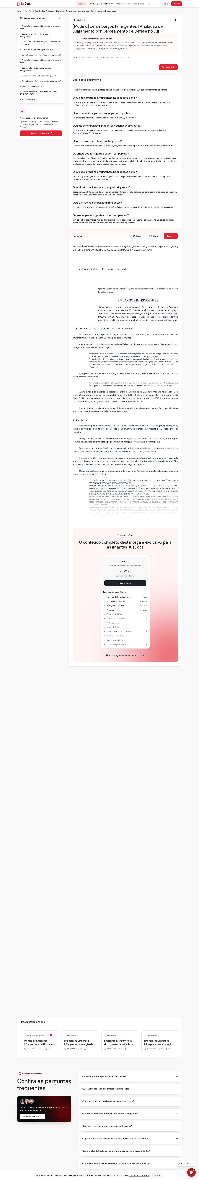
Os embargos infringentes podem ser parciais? (41, 55)
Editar (138, 236)
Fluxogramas (138, 4)
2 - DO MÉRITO (28, 99)
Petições (81, 4)
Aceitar (157, 1175)
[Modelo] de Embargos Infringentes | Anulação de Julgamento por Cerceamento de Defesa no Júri (76, 11)
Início (19, 11)
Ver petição (170, 67)
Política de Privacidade (139, 1175)
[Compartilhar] (175, 20)
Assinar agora (125, 583)
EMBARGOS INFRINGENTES (33, 86)
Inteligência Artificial (101, 4)
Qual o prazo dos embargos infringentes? (39, 49)
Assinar (177, 4)
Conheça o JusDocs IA (39, 133)
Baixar (169, 236)
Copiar (155, 236)
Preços (151, 4)
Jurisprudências (123, 4)
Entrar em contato (31, 1116)
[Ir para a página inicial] (24, 4)
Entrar (165, 4)
